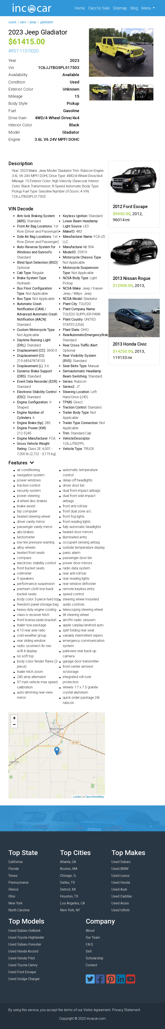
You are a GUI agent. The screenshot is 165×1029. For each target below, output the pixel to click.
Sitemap (120, 8)
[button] (57, 751)
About (90, 931)
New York (15, 903)
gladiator (46, 22)
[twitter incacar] (90, 982)
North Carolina (18, 910)
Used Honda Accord (23, 951)
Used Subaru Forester (24, 944)
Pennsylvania (18, 882)
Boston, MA (68, 869)
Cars (99, 8)
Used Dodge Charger (24, 979)
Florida (13, 869)
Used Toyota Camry (23, 965)
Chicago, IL (68, 876)
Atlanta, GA (68, 862)
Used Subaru (121, 862)
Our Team (93, 937)
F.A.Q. (90, 944)
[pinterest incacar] (110, 982)
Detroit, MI (68, 889)
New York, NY (70, 910)
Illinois (13, 889)
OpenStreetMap (95, 796)
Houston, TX (69, 896)
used (12, 22)
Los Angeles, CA (72, 903)
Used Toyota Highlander (26, 937)
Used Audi (119, 889)
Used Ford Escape (22, 972)
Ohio (11, 896)
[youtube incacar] (130, 982)
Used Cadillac (122, 896)
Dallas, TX (67, 882)
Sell (89, 951)
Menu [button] (146, 8)
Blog (134, 8)
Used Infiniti (121, 910)
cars (23, 22)
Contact (91, 965)
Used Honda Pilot (21, 958)
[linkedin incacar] (120, 982)
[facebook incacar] (100, 982)
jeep (33, 22)
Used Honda (121, 882)
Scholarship (94, 958)
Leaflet (77, 796)
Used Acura (120, 903)
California (15, 862)
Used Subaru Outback (24, 931)
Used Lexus (121, 876)
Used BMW (120, 869)
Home (81, 8)
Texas (12, 876)
